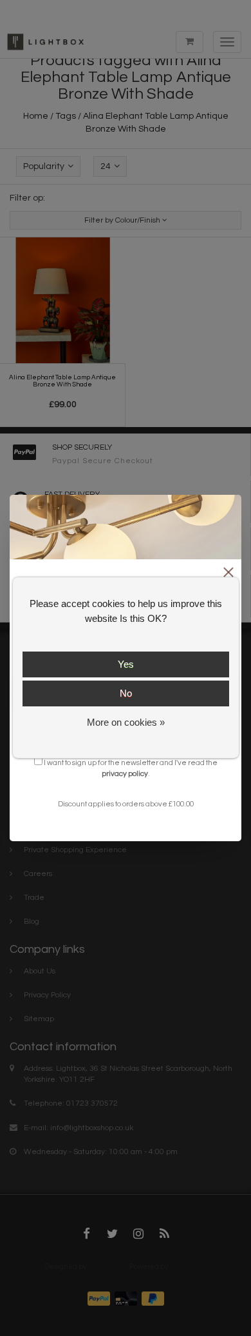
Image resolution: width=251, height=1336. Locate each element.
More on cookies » (126, 722)
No (126, 693)
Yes (126, 664)
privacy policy (125, 773)
